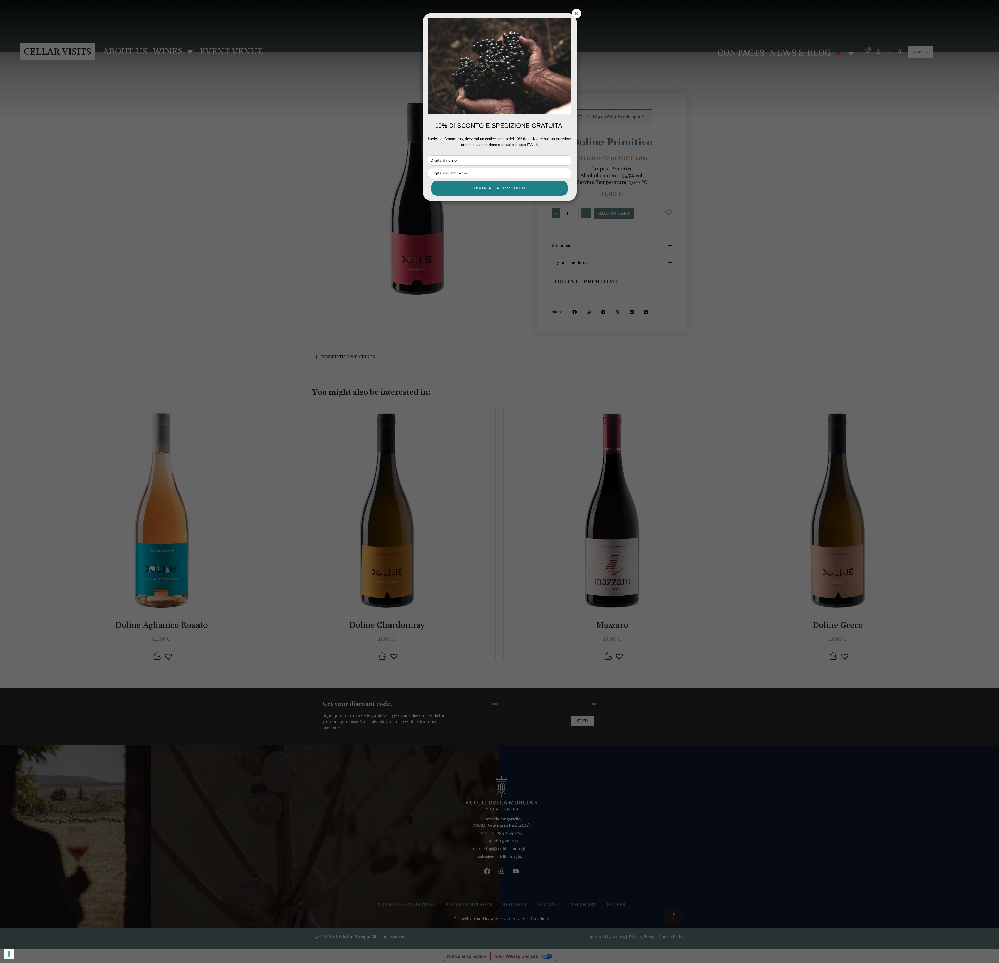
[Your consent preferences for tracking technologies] (9, 954)
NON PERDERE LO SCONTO (499, 188)
